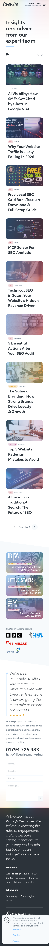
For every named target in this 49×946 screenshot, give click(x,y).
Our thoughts (27, 896)
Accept (16, 940)
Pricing (17, 882)
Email (9, 769)
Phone (9, 776)
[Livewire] (10, 4)
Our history (11, 896)
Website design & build (17, 873)
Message (10, 783)
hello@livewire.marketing (33, 5)
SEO (34, 873)
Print (8, 882)
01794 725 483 (35, 3)
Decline (16, 935)
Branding (33, 877)
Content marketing (15, 877)
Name (9, 761)
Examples (29, 882)
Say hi (9, 900)
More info (17, 929)
